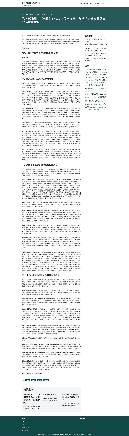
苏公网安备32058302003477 (78, 434)
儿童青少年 (99, 74)
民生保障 (28, 380)
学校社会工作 (93, 82)
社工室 (96, 104)
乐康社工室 (102, 69)
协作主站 (24, 424)
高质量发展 (46, 380)
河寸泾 (92, 91)
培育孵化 (92, 80)
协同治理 (99, 77)
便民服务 (104, 72)
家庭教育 (99, 82)
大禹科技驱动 (88, 434)
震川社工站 (96, 109)
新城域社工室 (96, 88)
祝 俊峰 (25, 14)
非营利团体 (49, 14)
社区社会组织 (96, 101)
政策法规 (39, 14)
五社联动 (97, 72)
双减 (88, 80)
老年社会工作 (101, 107)
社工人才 (90, 104)
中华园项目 (96, 69)
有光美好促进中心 (51, 434)
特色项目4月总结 (49, 395)
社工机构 (101, 104)
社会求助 (39, 380)
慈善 (90, 88)
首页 (81, 3)
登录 (102, 3)
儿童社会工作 (93, 74)
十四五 (94, 77)
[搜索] (105, 3)
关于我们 (97, 3)
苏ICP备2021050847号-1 (65, 434)
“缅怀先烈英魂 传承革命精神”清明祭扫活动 (70, 397)
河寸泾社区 (98, 91)
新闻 (91, 3)
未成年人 (103, 88)
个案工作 (88, 69)
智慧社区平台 (25, 427)
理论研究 (44, 14)
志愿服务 (92, 85)
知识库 (86, 3)
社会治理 (90, 97)
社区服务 (95, 97)
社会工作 (34, 380)
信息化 (87, 74)
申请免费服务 (25, 430)
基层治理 (100, 80)
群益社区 (95, 107)
